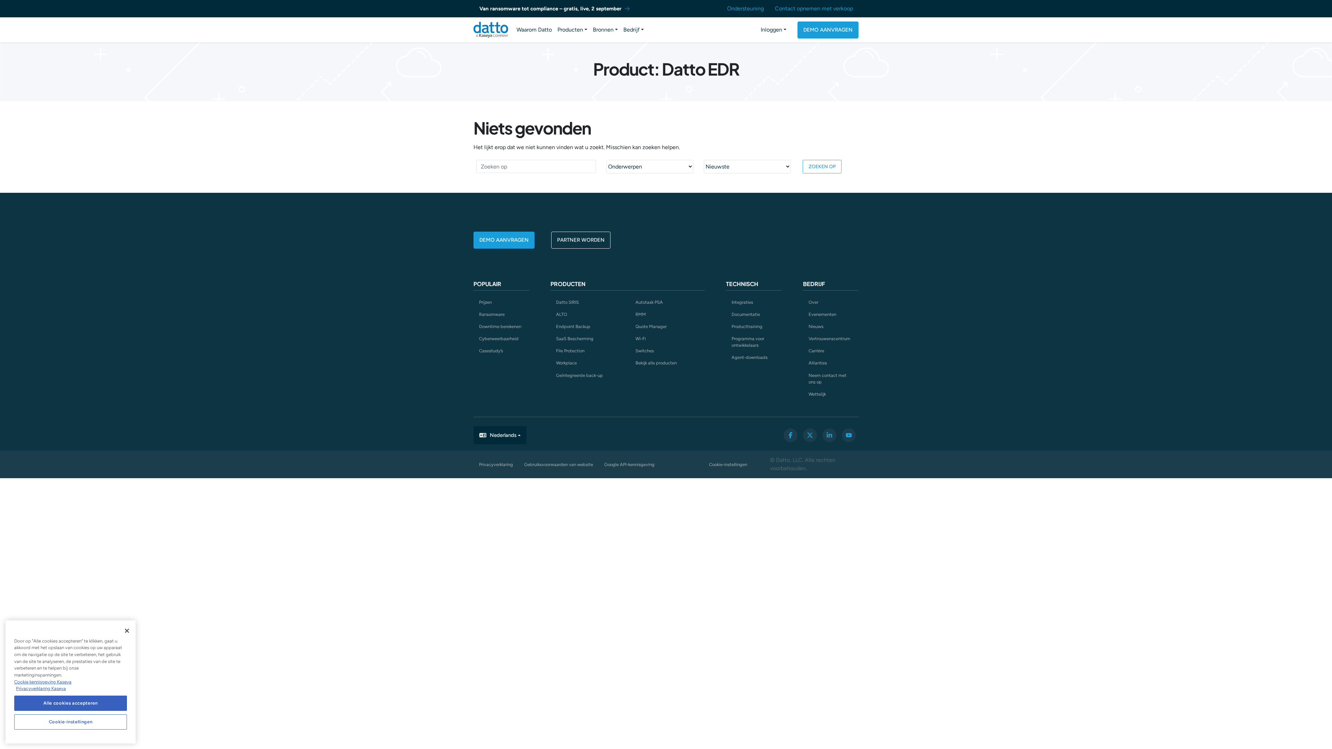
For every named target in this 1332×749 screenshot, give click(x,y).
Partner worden (581, 240)
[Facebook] (790, 435)
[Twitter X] (810, 435)
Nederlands (503, 435)
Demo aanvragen (828, 30)
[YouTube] (849, 435)
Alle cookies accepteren (70, 703)
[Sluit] (127, 630)
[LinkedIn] (829, 435)
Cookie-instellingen (728, 464)
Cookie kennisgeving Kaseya (42, 682)
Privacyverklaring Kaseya (41, 688)
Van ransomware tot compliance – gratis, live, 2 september (550, 9)
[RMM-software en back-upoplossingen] (490, 30)
